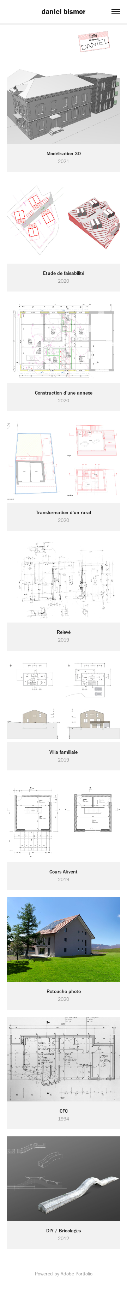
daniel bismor (63, 11)
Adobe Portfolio (76, 1274)
